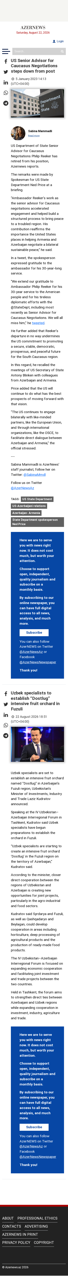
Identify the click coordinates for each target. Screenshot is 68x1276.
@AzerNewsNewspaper (38, 662)
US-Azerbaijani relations (29, 506)
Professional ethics (37, 1218)
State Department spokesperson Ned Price (35, 522)
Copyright (44, 1242)
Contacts (11, 1226)
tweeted (38, 323)
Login (60, 41)
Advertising (36, 1226)
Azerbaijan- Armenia (26, 513)
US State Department (37, 499)
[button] (5, 61)
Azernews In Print (20, 1234)
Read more (34, 135)
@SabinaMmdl (35, 475)
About (8, 1218)
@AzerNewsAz (22, 488)
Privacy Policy (16, 1242)
